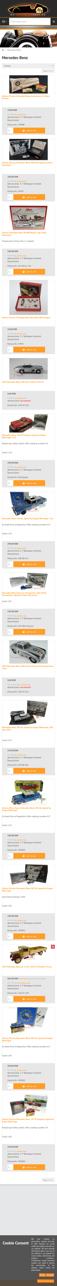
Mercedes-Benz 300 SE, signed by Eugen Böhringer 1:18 (27, 518)
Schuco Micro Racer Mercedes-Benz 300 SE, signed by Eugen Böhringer (26, 809)
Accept (50, 1275)
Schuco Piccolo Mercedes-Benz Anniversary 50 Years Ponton (26, 97)
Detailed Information (45, 1281)
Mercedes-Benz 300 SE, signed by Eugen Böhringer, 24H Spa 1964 (27, 728)
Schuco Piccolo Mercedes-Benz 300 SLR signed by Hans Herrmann (27, 163)
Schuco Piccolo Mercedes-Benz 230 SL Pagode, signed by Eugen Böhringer (28, 1120)
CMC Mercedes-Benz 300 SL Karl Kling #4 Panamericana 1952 (27, 667)
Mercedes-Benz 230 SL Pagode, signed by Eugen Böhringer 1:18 (24, 436)
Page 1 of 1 (48, 70)
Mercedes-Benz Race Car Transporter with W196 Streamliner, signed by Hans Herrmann (24, 594)
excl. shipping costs (20, 114)
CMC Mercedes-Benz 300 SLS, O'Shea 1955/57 (23, 382)
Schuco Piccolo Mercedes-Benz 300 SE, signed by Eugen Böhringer (27, 889)
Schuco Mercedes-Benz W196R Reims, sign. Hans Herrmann (24, 233)
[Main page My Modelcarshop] (28, 9)
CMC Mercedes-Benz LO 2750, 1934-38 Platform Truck (27, 966)
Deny (42, 1275)
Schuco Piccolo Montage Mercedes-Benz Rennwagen (26, 317)
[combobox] (28, 65)
